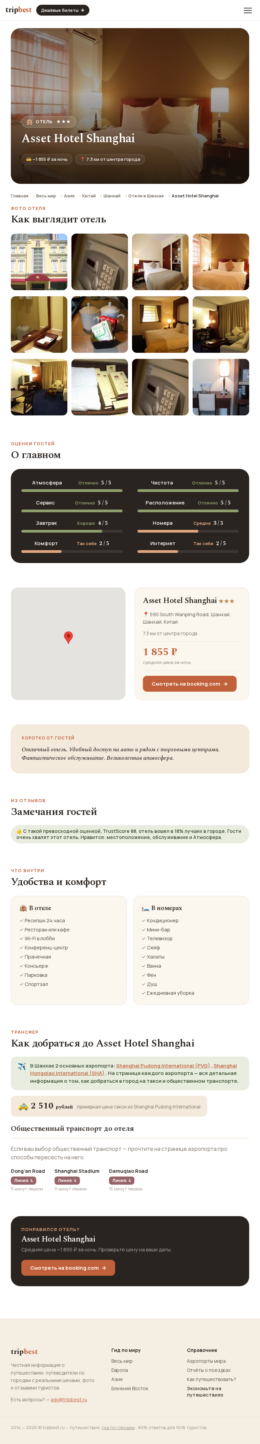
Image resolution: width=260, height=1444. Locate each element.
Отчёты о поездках (209, 1370)
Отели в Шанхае (146, 196)
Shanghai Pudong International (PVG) (163, 1065)
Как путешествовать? (211, 1379)
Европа (119, 1370)
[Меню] (248, 10)
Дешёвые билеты (63, 10)
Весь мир (46, 196)
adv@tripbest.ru (69, 1399)
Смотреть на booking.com (190, 683)
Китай (89, 196)
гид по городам (118, 1427)
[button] (68, 638)
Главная (19, 196)
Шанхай (112, 196)
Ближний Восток (129, 1388)
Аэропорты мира (206, 1361)
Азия (69, 196)
